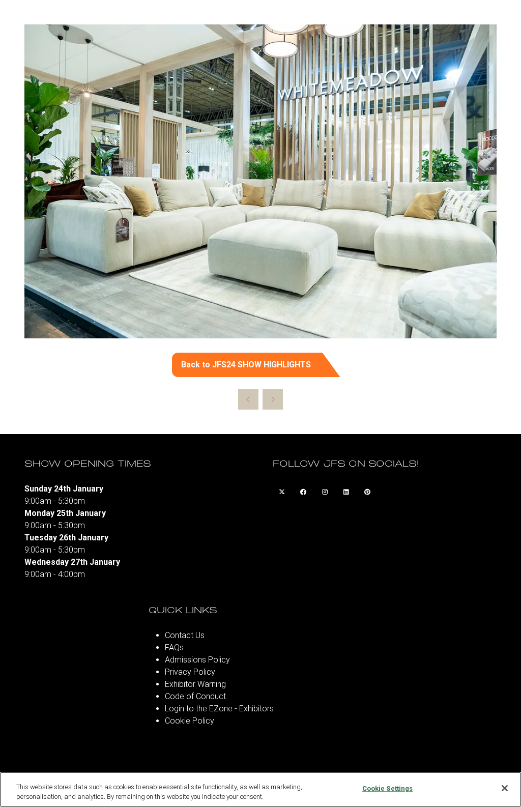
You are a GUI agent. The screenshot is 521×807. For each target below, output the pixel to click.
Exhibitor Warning (195, 684)
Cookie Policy (189, 721)
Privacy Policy (190, 672)
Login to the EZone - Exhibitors (219, 708)
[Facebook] (303, 492)
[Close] (505, 788)
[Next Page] (273, 399)
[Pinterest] (367, 492)
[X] (282, 492)
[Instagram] (324, 492)
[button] (260, 365)
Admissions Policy (197, 660)
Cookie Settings (387, 788)
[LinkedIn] (346, 492)
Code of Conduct (195, 696)
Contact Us (185, 635)
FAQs (174, 647)
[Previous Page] (248, 399)
